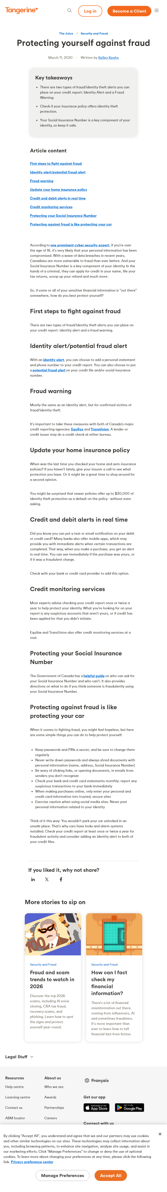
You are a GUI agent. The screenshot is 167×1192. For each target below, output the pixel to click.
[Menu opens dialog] (156, 11)
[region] (83, 1158)
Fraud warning (41, 181)
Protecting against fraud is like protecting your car (71, 224)
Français (100, 1080)
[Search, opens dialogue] (69, 11)
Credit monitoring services (51, 207)
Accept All (111, 1175)
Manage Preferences (62, 1175)
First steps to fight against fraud (56, 163)
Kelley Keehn (108, 57)
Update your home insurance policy (58, 189)
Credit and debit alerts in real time (58, 198)
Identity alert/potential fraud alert (57, 172)
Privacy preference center (32, 1162)
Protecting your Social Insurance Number (63, 215)
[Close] (160, 1134)
